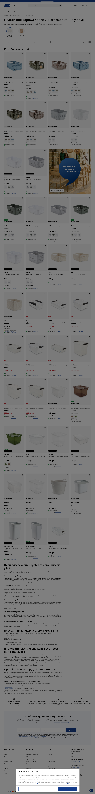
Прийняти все (67, 789)
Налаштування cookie (28, 789)
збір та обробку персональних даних (42, 783)
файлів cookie (69, 783)
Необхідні (48, 789)
